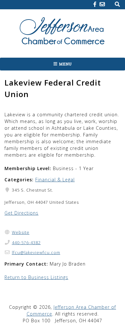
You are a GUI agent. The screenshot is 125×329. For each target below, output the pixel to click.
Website (20, 232)
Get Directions (21, 213)
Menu (65, 64)
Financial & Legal (55, 180)
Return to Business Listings (36, 277)
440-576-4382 (26, 242)
